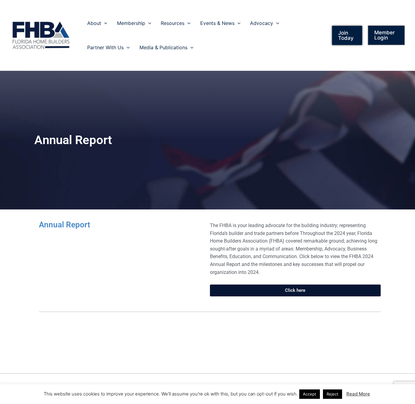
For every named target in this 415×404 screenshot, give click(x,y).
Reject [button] (332, 394)
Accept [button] (309, 394)
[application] (104, 23)
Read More (358, 394)
